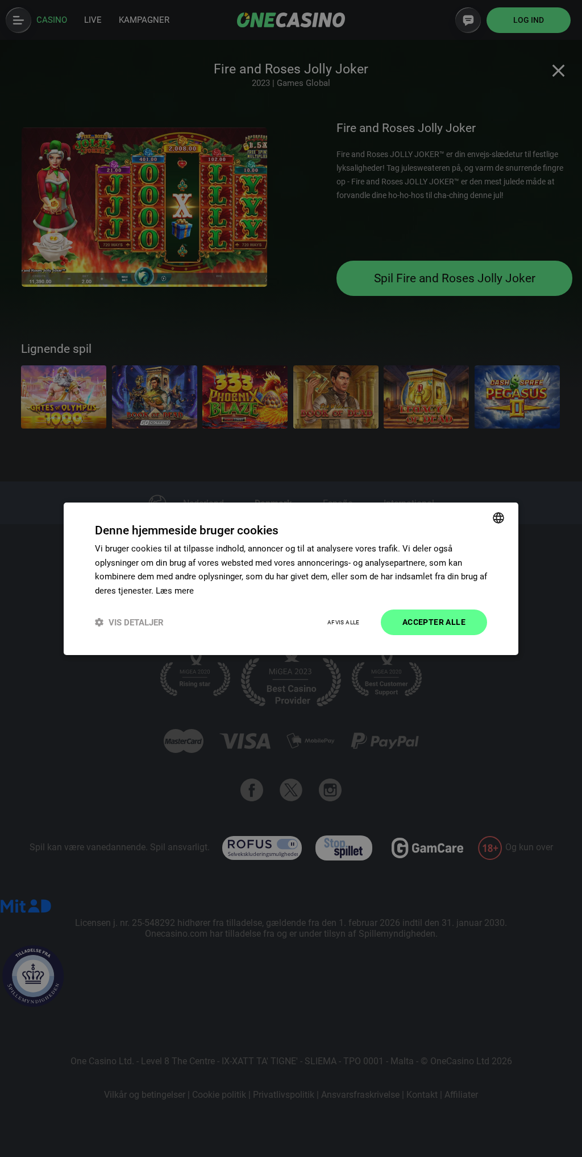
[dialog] (291, 578)
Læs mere (175, 591)
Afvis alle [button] (343, 622)
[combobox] (498, 517)
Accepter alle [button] (433, 622)
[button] (129, 622)
